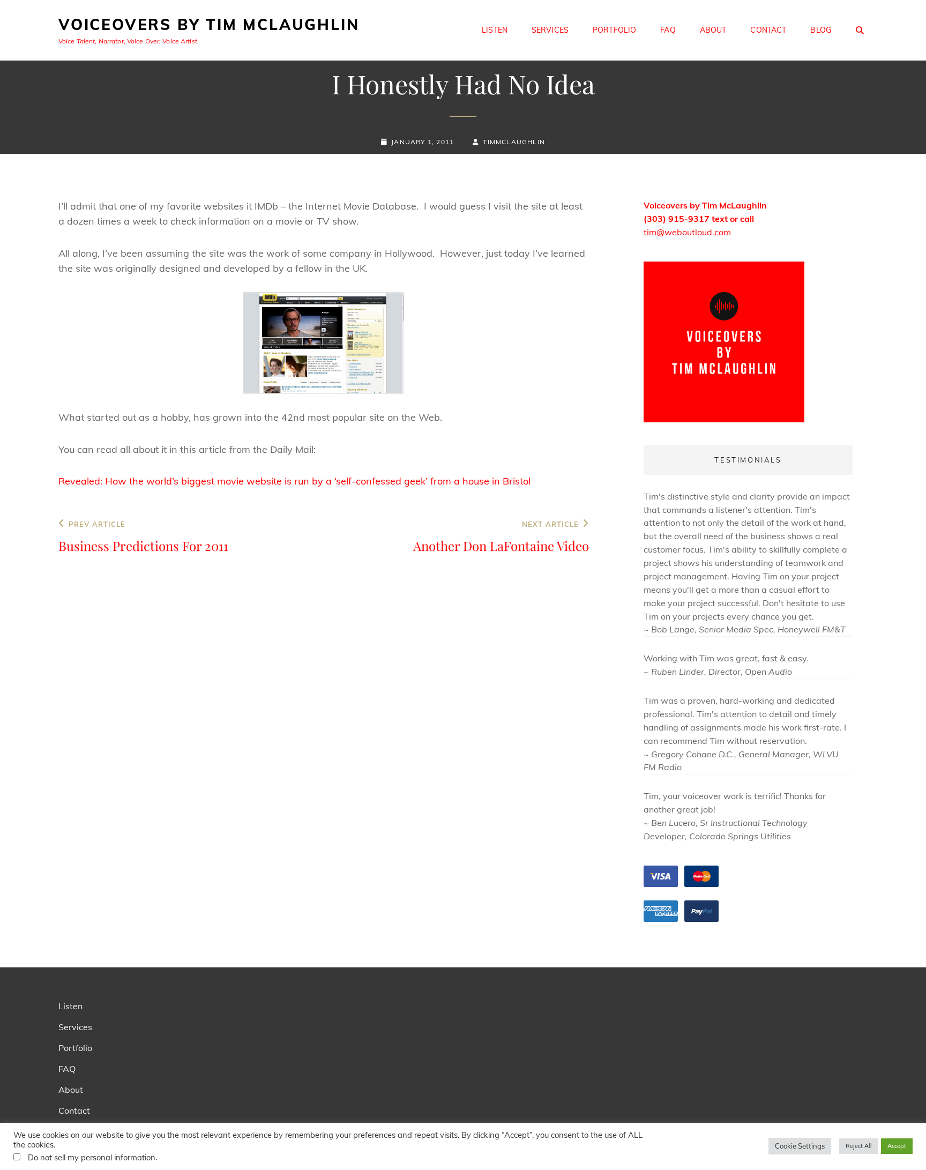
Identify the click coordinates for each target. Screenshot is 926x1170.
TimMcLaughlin (514, 142)
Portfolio (614, 30)
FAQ (667, 30)
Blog (820, 30)
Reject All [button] (859, 1146)
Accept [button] (896, 1146)
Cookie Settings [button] (800, 1146)
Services (550, 30)
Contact (768, 30)
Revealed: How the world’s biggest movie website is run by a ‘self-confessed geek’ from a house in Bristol (294, 481)
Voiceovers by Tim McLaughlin (208, 24)
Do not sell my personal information (91, 1157)
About (713, 30)
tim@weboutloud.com (687, 232)
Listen (494, 30)
